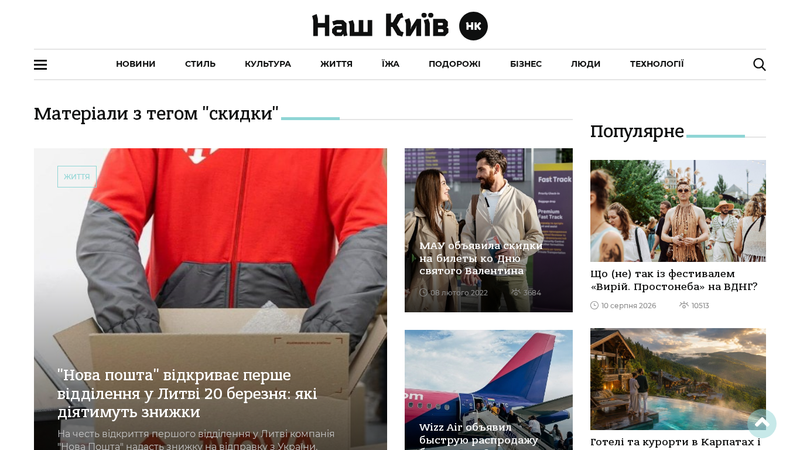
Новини (136, 64)
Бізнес (526, 64)
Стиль (200, 64)
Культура (268, 64)
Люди (586, 64)
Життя (336, 64)
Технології (657, 64)
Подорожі (455, 64)
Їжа (390, 64)
